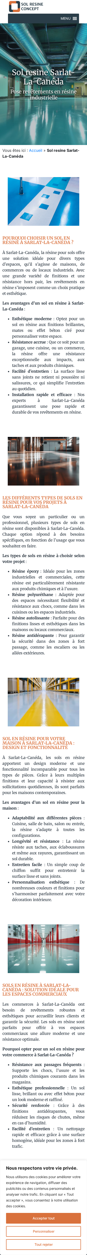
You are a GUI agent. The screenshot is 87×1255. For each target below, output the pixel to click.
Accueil (35, 150)
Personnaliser (43, 1231)
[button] (66, 18)
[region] (43, 1207)
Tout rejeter (44, 1244)
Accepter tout (44, 1218)
